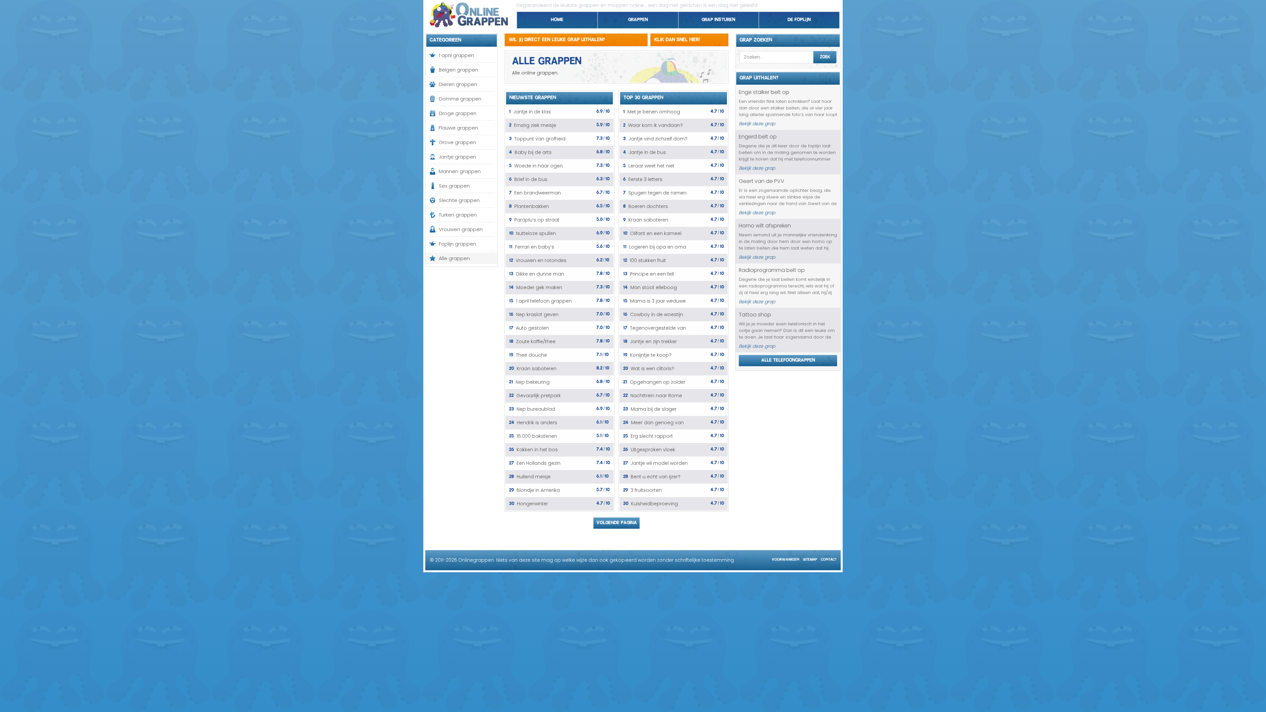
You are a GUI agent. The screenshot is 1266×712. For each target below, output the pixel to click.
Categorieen (445, 39)
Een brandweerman (537, 193)
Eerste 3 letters (645, 179)
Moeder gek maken (539, 287)
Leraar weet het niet (651, 166)
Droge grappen (457, 113)
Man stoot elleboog (653, 287)
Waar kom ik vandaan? (655, 125)
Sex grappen (454, 185)
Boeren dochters (648, 206)
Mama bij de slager (654, 409)
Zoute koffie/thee (536, 341)
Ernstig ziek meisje (535, 125)
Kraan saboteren (537, 368)
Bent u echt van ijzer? (655, 476)
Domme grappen (460, 98)
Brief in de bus (530, 179)
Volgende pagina (616, 521)
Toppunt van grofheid (539, 138)
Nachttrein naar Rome (656, 395)
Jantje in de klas (532, 111)
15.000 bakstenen (537, 436)
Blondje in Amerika (538, 490)
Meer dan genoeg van (657, 422)
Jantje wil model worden (659, 463)
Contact (829, 558)
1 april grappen (456, 55)
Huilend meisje (534, 476)
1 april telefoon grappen (544, 301)
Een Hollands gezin (538, 463)
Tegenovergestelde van (658, 328)
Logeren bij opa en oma (657, 247)
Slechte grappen (459, 200)
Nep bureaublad (536, 409)
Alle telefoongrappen (788, 359)
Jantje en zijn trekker (653, 341)
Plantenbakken (531, 206)
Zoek (825, 56)
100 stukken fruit (648, 260)
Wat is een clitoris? (652, 368)
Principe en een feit (652, 274)
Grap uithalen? (758, 77)
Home (557, 18)
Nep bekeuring (533, 382)
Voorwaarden (785, 558)
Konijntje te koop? (651, 355)
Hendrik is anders (537, 422)
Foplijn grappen (457, 243)
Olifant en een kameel (655, 233)
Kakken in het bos (537, 449)
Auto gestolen (532, 328)
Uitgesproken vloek (653, 449)
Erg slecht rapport (652, 436)
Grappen (638, 18)
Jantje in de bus (647, 152)
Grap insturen (718, 18)
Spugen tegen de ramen (657, 193)
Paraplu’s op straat (536, 220)
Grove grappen (457, 142)
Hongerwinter (532, 503)
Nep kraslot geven (537, 314)
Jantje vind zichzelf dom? (657, 138)
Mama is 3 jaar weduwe (658, 301)
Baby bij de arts (533, 152)
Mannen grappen (460, 171)
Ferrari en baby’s (534, 247)
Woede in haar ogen (538, 166)
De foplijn (799, 18)
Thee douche (531, 355)
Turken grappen (458, 214)
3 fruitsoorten (646, 490)
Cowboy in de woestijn (656, 314)
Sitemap (810, 558)
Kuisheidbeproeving (654, 503)
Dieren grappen (458, 84)
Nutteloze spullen (536, 233)
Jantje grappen (457, 156)
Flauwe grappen (458, 127)
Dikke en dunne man (540, 274)
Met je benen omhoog (653, 111)
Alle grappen (454, 258)
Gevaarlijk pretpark (538, 395)
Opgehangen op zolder (657, 382)
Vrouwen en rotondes (541, 260)
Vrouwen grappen (461, 229)
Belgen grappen (458, 69)
